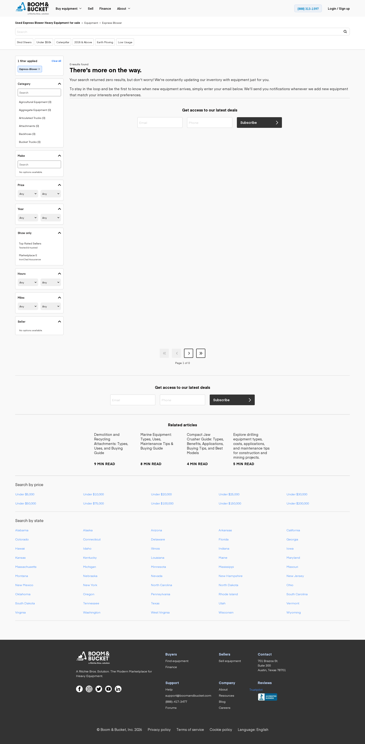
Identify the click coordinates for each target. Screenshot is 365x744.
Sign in (162, 349)
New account (203, 349)
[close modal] (221, 296)
